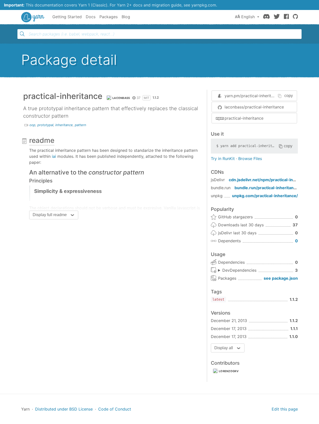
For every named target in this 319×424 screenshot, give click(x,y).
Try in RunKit (223, 158)
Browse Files (250, 158)
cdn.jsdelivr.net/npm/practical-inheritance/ (271, 179)
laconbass (121, 98)
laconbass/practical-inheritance (254, 106)
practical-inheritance (244, 118)
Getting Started (67, 16)
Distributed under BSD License (64, 409)
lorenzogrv (229, 371)
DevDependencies (239, 270)
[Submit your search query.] (22, 34)
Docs (90, 16)
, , (237, 270)
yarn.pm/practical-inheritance (252, 95)
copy (288, 95)
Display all (223, 348)
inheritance (64, 125)
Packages (108, 16)
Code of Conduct (114, 409)
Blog (126, 16)
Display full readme (50, 215)
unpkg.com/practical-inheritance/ (265, 195)
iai (54, 156)
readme (41, 140)
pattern (80, 125)
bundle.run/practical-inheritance (266, 187)
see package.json (281, 278)
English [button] (248, 16)
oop (32, 125)
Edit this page (285, 409)
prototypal (45, 125)
